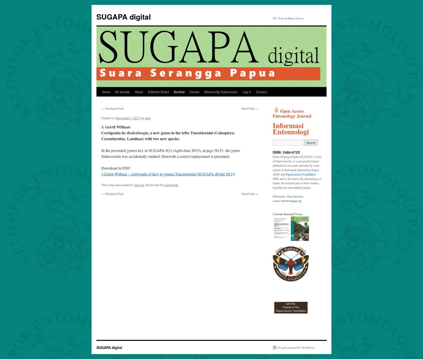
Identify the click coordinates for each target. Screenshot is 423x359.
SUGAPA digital (123, 16)
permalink (171, 185)
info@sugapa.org (292, 201)
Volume (139, 185)
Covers (194, 91)
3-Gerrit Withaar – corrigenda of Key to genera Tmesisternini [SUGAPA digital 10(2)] (168, 173)
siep (148, 118)
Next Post (250, 108)
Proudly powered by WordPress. (297, 347)
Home (106, 91)
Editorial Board (158, 91)
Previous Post (112, 108)
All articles (122, 91)
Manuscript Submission (221, 91)
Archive (179, 91)
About (139, 91)
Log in (247, 91)
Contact (261, 91)
